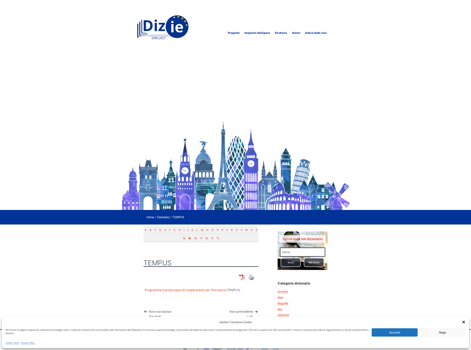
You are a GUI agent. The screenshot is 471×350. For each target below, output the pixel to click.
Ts (218, 238)
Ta (184, 238)
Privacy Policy (28, 342)
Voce (291, 262)
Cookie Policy (12, 342)
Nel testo (314, 262)
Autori (296, 32)
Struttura (281, 32)
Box (280, 309)
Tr (212, 238)
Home (150, 217)
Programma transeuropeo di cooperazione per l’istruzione (185, 290)
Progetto (234, 32)
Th (195, 238)
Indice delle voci (316, 32)
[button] (463, 322)
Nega (442, 332)
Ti (201, 238)
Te (189, 238)
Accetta (394, 332)
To (206, 238)
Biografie (283, 303)
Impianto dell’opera (257, 32)
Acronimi (283, 291)
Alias (280, 297)
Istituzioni (283, 314)
